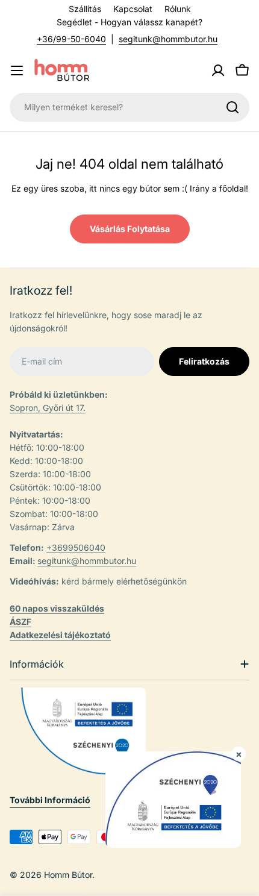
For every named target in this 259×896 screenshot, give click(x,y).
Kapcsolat (132, 9)
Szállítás (85, 9)
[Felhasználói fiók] (218, 70)
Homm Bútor (68, 874)
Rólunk (177, 9)
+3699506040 (75, 547)
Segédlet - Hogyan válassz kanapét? (129, 22)
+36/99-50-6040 (71, 39)
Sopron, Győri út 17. (48, 408)
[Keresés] (232, 107)
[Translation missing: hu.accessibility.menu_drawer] (17, 70)
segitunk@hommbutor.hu (168, 39)
